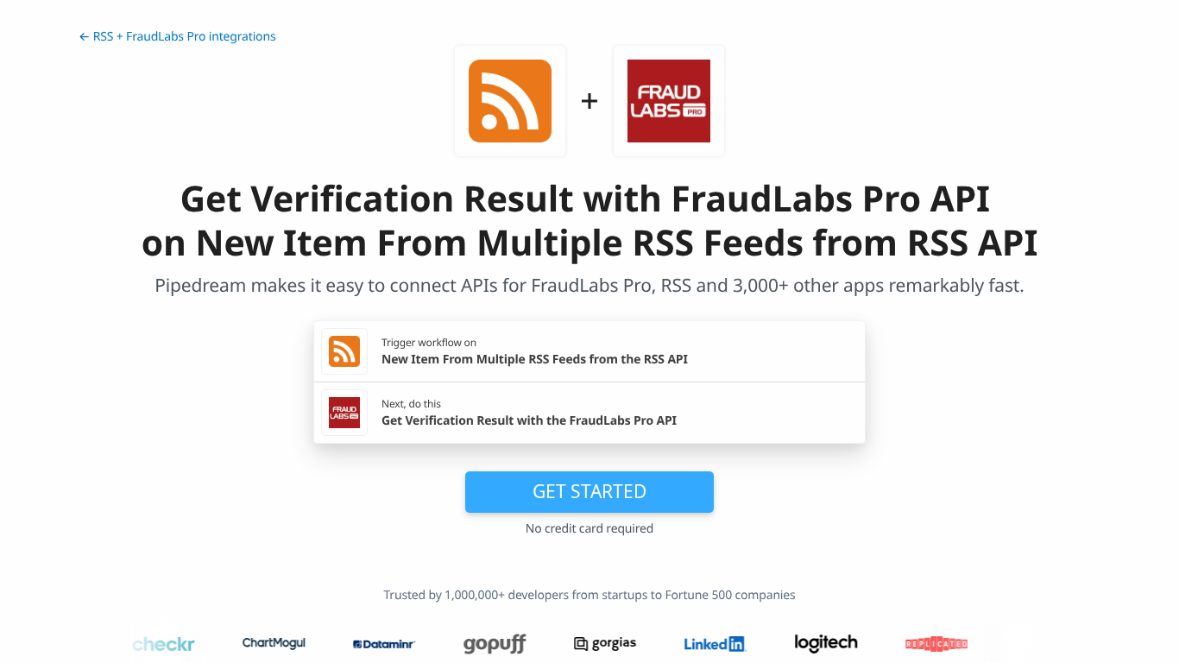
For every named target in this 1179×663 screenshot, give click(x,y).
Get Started (589, 491)
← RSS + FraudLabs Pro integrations (177, 36)
